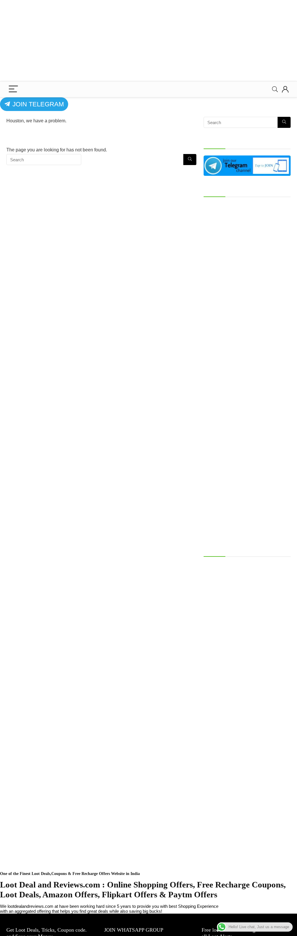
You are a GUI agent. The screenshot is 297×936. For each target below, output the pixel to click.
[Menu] (13, 89)
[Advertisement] (148, 40)
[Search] (275, 89)
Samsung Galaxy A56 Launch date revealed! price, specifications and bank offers (246, 568)
